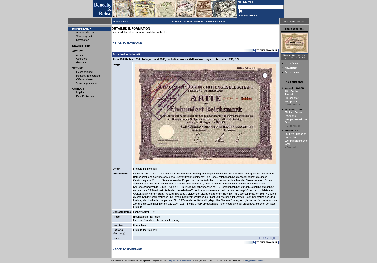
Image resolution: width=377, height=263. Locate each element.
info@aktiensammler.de (255, 261)
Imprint (172, 261)
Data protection (184, 261)
